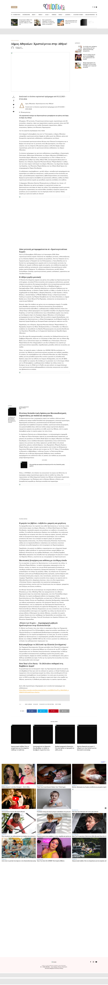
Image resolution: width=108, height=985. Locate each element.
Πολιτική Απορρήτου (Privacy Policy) (54, 968)
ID (41, 967)
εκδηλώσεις (35, 704)
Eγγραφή (14, 7)
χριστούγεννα (58, 704)
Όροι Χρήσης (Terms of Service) (59, 967)
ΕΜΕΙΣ (12, 40)
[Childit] (54, 6)
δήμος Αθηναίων (28, 704)
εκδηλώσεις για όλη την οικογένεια (46, 704)
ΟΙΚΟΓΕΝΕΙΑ (16, 40)
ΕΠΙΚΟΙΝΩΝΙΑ (46, 967)
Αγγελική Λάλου (18, 47)
